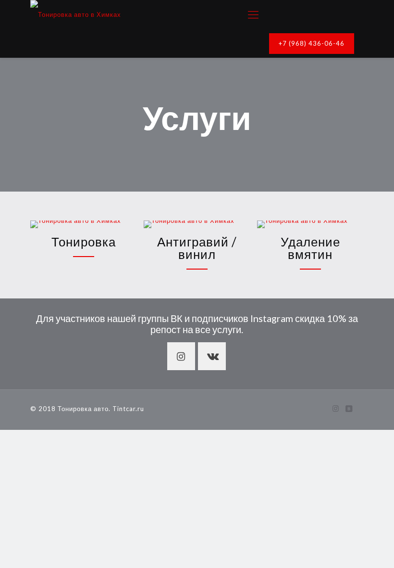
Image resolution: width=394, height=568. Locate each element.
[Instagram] (336, 408)
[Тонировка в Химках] (75, 14)
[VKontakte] (349, 408)
